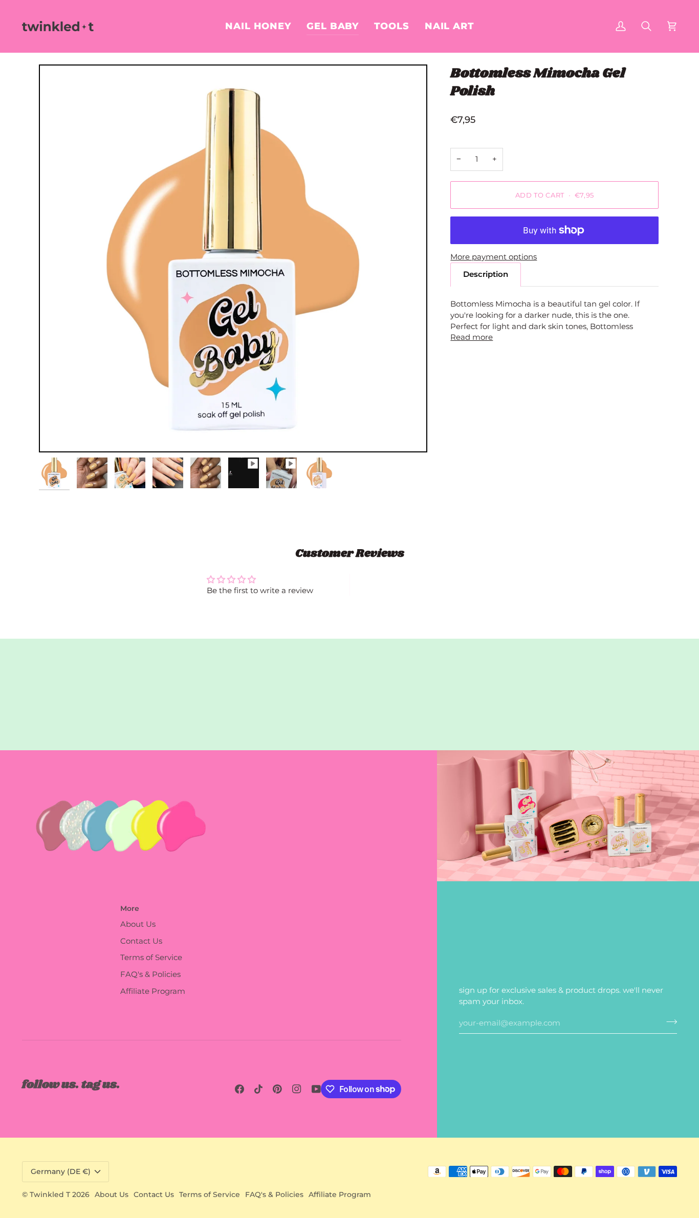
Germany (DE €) (61, 1171)
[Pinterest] (277, 1089)
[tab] (485, 275)
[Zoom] (58, 433)
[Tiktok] (258, 1089)
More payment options (493, 257)
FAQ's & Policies (150, 974)
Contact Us (141, 941)
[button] (449, 26)
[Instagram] (296, 1089)
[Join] (668, 1021)
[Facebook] (239, 1089)
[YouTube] (316, 1089)
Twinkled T (50, 1194)
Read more (471, 337)
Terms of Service (151, 957)
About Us (138, 924)
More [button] (129, 908)
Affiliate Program (152, 991)
